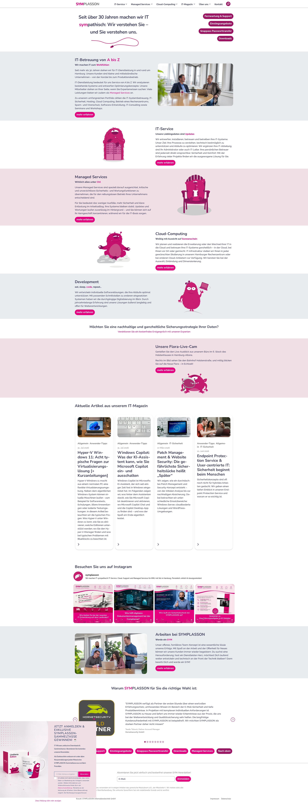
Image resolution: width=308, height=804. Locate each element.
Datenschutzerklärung (65, 788)
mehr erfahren (85, 114)
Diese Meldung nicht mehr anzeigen (48, 801)
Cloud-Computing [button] (165, 4)
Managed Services (120, 92)
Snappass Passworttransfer (216, 31)
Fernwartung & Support (218, 16)
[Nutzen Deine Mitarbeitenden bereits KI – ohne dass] (215, 603)
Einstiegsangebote (221, 23)
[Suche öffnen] (228, 4)
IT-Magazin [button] (187, 4)
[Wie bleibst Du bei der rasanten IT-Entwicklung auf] (93, 603)
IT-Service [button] (119, 4)
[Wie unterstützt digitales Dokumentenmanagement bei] (134, 603)
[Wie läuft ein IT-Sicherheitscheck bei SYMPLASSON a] (174, 603)
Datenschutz (226, 799)
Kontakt (219, 4)
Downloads (225, 38)
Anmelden (183, 778)
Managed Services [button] (140, 4)
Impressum (214, 799)
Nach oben (224, 751)
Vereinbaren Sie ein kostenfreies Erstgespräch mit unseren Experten (154, 331)
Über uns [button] (203, 4)
